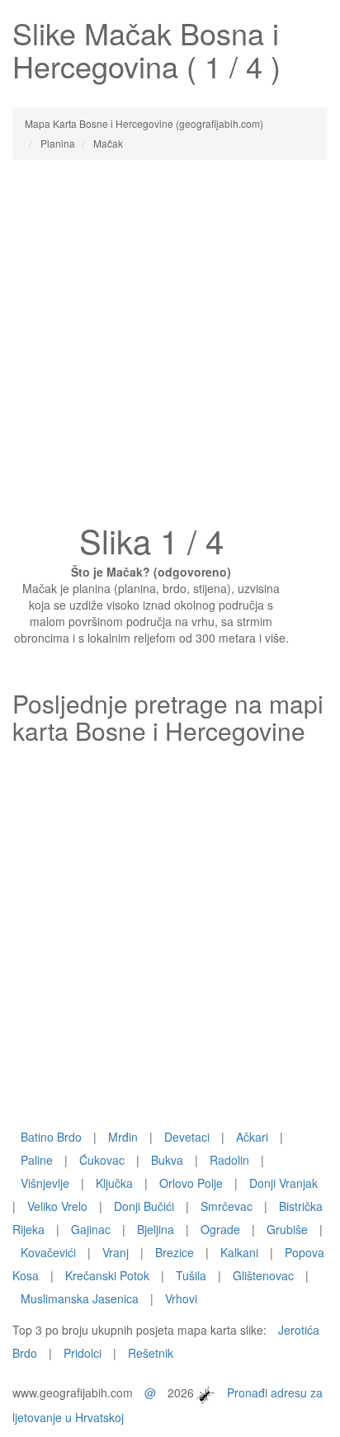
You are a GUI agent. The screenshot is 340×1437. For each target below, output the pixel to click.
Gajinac (91, 1229)
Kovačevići (48, 1252)
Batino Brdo (51, 1136)
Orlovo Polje (191, 1183)
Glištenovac (263, 1275)
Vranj (115, 1252)
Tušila (191, 1275)
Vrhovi (181, 1298)
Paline (37, 1160)
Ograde (220, 1229)
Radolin (229, 1160)
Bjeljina (155, 1229)
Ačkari (252, 1136)
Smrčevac (227, 1206)
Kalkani (239, 1252)
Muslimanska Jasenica (80, 1298)
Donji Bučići (144, 1206)
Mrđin (123, 1136)
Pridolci (83, 1353)
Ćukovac (102, 1160)
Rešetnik (150, 1353)
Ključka (114, 1183)
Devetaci (187, 1136)
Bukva (167, 1160)
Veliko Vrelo (57, 1206)
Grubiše (287, 1229)
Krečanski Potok (107, 1275)
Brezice (174, 1252)
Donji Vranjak (283, 1183)
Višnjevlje (45, 1183)
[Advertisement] (170, 346)
